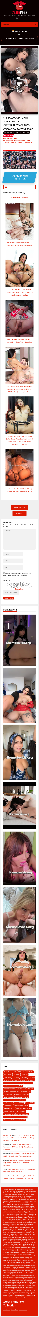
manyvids (21, 1100)
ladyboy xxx (9, 1097)
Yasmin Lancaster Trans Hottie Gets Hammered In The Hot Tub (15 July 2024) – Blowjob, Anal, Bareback (19, 389)
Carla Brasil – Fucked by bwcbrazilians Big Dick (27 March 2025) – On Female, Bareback (18, 1162)
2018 (15, 1083)
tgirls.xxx (21, 1111)
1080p (8, 140)
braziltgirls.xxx (10, 1088)
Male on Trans (9, 1100)
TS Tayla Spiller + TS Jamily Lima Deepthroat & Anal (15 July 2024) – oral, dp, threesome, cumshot (19, 292)
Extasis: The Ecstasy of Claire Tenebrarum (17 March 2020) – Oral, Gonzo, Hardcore (17, 1147)
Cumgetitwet (7, 1135)
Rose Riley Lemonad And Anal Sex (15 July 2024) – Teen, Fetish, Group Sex (19, 340)
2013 (7, 1080)
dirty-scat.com (14, 1310)
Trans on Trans (21, 1117)
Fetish (30, 1088)
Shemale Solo (9, 1108)
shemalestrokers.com (24, 1108)
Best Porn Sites (20, 31)
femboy (22, 140)
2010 (15, 1077)
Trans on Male (9, 1117)
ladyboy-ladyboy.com (21, 1094)
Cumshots (21, 1088)
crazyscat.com (23, 1310)
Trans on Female (22, 1114)
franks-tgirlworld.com (12, 1091)
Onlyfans (29, 1103)
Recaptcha (6, 580)
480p (21, 1071)
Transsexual (28, 142)
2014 (15, 1080)
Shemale (8, 1105)
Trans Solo (20, 1119)
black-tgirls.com (26, 1083)
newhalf (20, 1103)
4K (12, 140)
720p (29, 1071)
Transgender (9, 1114)
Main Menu (6, 24)
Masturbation (9, 1103)
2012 (31, 1077)
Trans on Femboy (16, 142)
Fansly (16, 140)
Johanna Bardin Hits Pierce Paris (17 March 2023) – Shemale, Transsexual (19, 244)
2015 (23, 1080)
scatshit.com (6, 1310)
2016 (31, 1080)
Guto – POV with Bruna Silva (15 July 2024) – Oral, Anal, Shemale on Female (19, 490)
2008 (24, 1074)
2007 (16, 1074)
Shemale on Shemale (21, 1105)
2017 (7, 1083)
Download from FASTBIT (20, 177)
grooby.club (26, 1091)
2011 (23, 1077)
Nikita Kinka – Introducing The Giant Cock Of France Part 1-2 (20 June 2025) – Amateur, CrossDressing (19, 1137)
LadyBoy (8, 1094)
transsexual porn (11, 138)
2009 (7, 1077)
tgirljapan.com (9, 1111)
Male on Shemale (21, 1097)
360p (13, 1071)
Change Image (19, 589)
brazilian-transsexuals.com (13, 1086)
